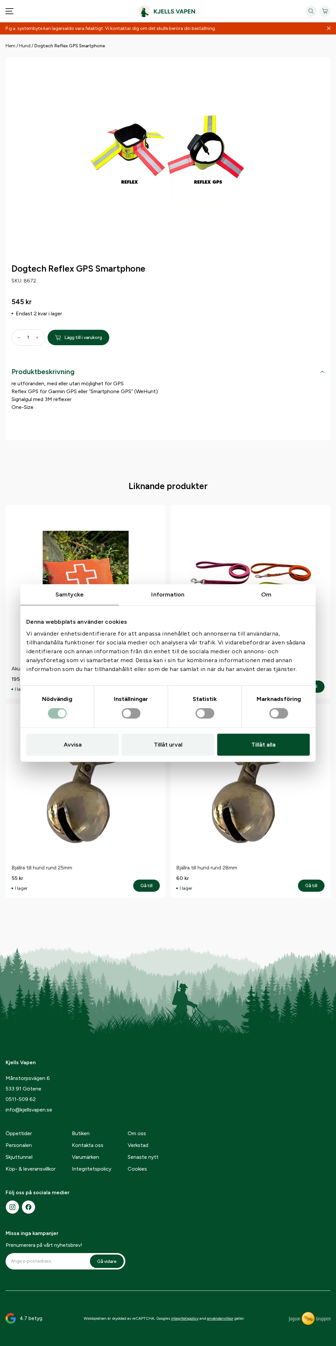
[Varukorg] (324, 11)
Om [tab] (266, 594)
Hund (25, 46)
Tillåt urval (168, 744)
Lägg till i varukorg (83, 337)
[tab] (168, 373)
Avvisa (73, 744)
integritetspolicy (185, 1318)
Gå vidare (106, 1261)
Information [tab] (167, 594)
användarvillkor (220, 1318)
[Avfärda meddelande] (329, 28)
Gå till (150, 886)
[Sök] (311, 11)
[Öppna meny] (9, 11)
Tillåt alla (263, 744)
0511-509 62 (21, 1099)
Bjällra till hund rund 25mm (41, 867)
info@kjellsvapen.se (29, 1110)
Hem (10, 46)
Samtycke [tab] (69, 594)
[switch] (131, 713)
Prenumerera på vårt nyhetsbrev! (44, 1245)
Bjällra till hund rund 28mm (206, 867)
